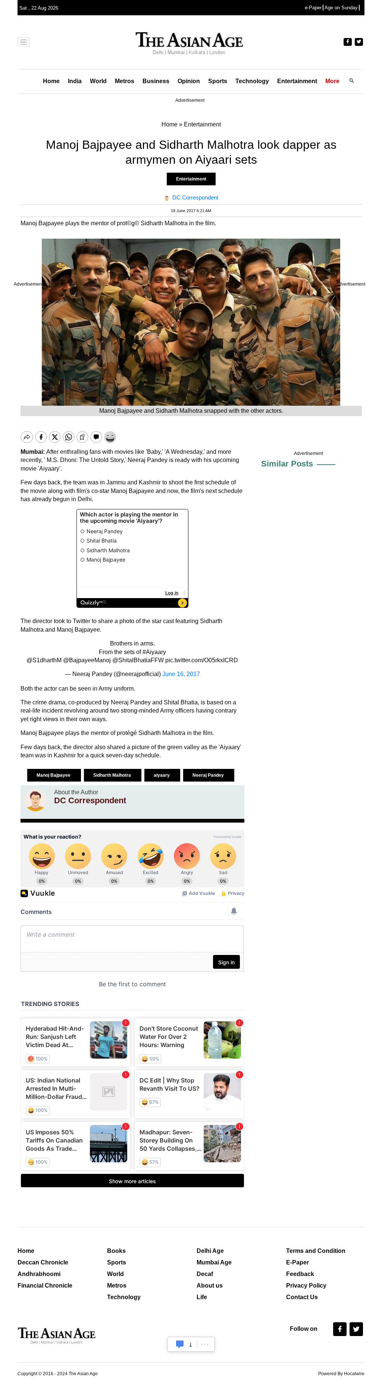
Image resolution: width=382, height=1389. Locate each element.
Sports (217, 81)
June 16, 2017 (181, 674)
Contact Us (302, 1297)
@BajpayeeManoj (87, 660)
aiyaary (162, 775)
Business (156, 81)
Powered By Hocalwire (341, 1373)
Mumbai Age (214, 1262)
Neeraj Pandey (208, 775)
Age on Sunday (341, 7)
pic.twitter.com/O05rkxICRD (201, 660)
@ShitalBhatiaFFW (138, 660)
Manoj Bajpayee (54, 775)
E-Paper (297, 1262)
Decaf (205, 1274)
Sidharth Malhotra (112, 775)
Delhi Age (210, 1251)
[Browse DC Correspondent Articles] (35, 800)
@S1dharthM (44, 660)
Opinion (189, 81)
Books (116, 1251)
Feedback (300, 1274)
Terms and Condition (315, 1251)
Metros (124, 81)
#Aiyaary (154, 652)
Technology (252, 81)
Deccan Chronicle (43, 1262)
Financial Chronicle (45, 1285)
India (75, 81)
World (98, 81)
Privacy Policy (306, 1285)
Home (51, 81)
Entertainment (297, 81)
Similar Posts (287, 463)
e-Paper (313, 7)
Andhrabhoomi (39, 1274)
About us (210, 1285)
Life (202, 1297)
